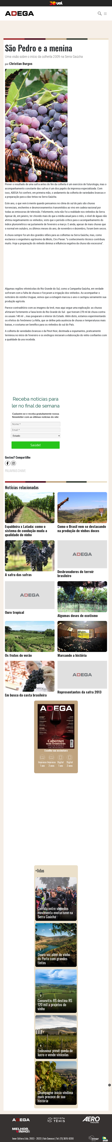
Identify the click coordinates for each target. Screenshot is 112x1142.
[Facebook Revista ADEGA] (8, 463)
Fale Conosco (48, 1138)
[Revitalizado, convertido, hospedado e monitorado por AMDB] (105, 1138)
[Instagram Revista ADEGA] (14, 463)
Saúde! (35, 445)
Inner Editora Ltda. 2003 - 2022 (26, 1138)
